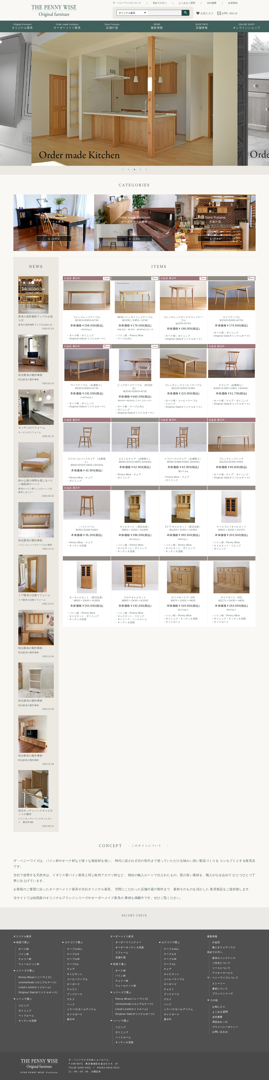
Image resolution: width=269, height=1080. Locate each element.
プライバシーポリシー (225, 1027)
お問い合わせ (220, 1032)
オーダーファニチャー (128, 942)
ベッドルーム (26, 1015)
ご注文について (221, 963)
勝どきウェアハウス (224, 947)
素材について (220, 988)
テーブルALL (74, 949)
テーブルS (73, 954)
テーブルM (73, 959)
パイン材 (24, 954)
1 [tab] (123, 169)
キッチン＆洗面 (28, 1020)
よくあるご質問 (187, 3)
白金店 (216, 942)
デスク (71, 999)
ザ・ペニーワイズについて (127, 3)
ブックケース (75, 994)
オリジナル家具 (22, 936)
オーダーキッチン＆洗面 (129, 947)
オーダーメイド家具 (122, 936)
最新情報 (212, 936)
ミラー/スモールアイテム (81, 1009)
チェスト (72, 989)
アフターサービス (222, 973)
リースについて (221, 968)
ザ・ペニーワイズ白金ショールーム (89, 1060)
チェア (71, 969)
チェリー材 (25, 959)
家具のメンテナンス (224, 958)
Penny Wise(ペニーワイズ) (35, 977)
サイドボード (75, 1014)
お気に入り (218, 1006)
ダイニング (25, 1010)
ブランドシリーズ (222, 993)
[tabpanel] (134, 99)
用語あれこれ (220, 1021)
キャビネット (75, 974)
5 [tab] (146, 169)
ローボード (73, 984)
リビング (24, 1005)
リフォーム (121, 952)
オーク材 (24, 949)
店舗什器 (120, 957)
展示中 (71, 1019)
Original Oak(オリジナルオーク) (38, 992)
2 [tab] (129, 169)
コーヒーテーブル (77, 979)
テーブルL (73, 964)
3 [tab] (134, 169)
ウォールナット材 (29, 964)
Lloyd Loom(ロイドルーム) (35, 987)
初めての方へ (160, 3)
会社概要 (211, 3)
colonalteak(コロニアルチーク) (37, 982)
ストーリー (218, 983)
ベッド (71, 1004)
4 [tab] (140, 169)
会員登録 (232, 3)
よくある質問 (220, 1011)
